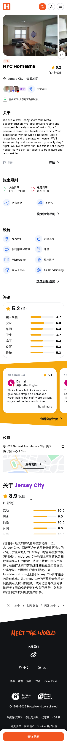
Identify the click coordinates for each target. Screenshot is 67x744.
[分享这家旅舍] (62, 55)
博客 (12, 681)
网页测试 (16, 726)
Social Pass (50, 681)
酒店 (28, 681)
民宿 (37, 681)
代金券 (56, 717)
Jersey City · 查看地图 (22, 79)
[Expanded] (8, 605)
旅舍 (6, 61)
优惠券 (45, 717)
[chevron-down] (31, 499)
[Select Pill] (42, 6)
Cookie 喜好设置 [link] (47, 726)
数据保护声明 (15, 717)
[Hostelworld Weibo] (33, 654)
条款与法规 (32, 717)
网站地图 (29, 726)
